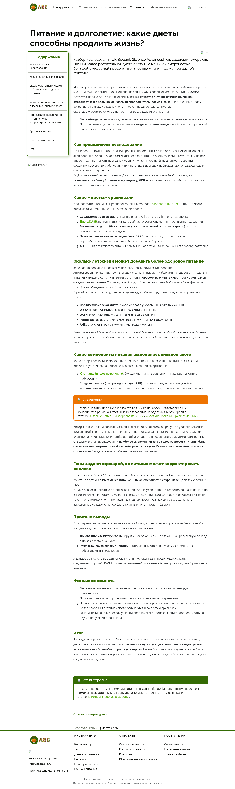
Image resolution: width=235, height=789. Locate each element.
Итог (32, 148)
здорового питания (165, 204)
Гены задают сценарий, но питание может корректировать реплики (46, 118)
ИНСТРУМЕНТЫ (85, 735)
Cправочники (88, 7)
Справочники (173, 744)
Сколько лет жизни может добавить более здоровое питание (46, 89)
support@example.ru (43, 758)
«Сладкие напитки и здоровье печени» (116, 416)
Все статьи (39, 164)
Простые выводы (40, 131)
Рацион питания (85, 769)
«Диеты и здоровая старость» (108, 696)
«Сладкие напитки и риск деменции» (172, 416)
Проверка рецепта (87, 764)
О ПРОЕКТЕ (127, 735)
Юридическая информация (138, 759)
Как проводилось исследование (40, 66)
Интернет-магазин (164, 7)
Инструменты (63, 7)
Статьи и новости (113, 7)
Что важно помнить (42, 140)
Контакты (125, 754)
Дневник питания (86, 754)
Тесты (78, 749)
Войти (202, 7)
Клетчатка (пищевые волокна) (101, 373)
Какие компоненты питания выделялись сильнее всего (46, 104)
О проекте (137, 7)
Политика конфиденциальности (48, 770)
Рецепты (80, 759)
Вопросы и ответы (132, 749)
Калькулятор (83, 744)
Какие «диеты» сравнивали (47, 76)
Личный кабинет (176, 754)
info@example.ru (40, 763)
